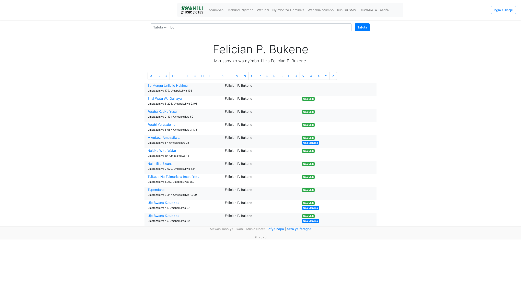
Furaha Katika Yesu (162, 111)
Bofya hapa (275, 229)
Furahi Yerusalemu (161, 124)
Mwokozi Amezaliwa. (164, 138)
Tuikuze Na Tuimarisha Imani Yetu (173, 177)
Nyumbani (216, 10)
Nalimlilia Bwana (160, 164)
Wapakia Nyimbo (321, 10)
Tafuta (362, 27)
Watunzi (263, 10)
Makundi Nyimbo (241, 10)
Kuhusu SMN (346, 10)
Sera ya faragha (299, 229)
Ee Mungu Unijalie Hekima (168, 85)
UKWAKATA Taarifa (374, 10)
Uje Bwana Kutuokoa (163, 203)
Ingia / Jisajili (503, 10)
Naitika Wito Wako (162, 151)
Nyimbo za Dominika (288, 10)
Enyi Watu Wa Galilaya (165, 98)
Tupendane (156, 190)
